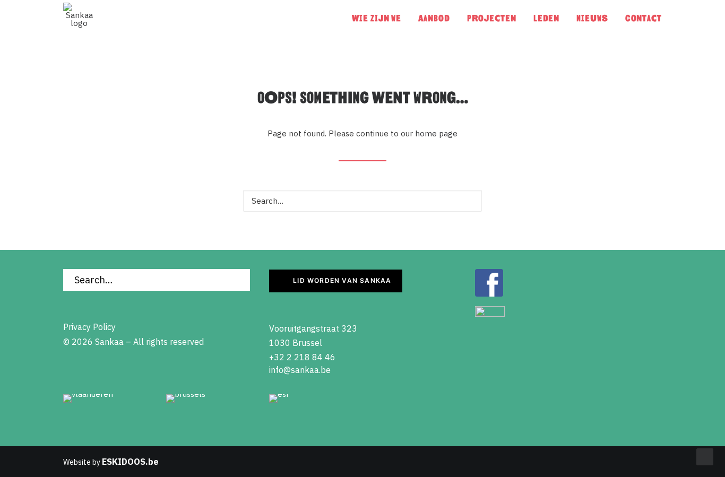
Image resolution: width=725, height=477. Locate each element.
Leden (546, 18)
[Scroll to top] (704, 456)
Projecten (491, 18)
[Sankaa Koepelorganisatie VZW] (79, 18)
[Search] (362, 201)
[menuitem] (380, 18)
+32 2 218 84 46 (302, 357)
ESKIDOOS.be (130, 461)
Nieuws (592, 18)
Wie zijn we (376, 18)
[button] (468, 200)
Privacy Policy (89, 327)
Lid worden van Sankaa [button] (342, 280)
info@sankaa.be (300, 370)
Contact (643, 18)
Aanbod (434, 18)
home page (436, 133)
